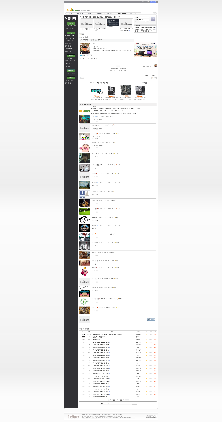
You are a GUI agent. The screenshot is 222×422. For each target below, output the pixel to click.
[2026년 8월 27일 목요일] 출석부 (101, 352)
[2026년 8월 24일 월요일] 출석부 (101, 360)
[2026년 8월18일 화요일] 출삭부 (101, 376)
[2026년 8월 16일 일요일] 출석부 (101, 381)
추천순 (101, 17)
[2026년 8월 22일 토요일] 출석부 (101, 365)
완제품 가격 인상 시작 (85, 29)
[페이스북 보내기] (89, 55)
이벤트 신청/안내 (69, 28)
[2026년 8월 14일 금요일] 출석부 (101, 386)
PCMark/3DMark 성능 (71, 61)
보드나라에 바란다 (69, 48)
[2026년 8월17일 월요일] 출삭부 (101, 378)
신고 (113, 116)
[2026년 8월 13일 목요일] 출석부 (101, 389)
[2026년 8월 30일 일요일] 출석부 (101, 345)
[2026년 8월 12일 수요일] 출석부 (101, 391)
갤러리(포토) (117, 17)
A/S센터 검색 (68, 58)
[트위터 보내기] (82, 55)
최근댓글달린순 (108, 17)
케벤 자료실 (68, 66)
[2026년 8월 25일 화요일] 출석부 (101, 358)
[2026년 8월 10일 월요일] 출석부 (101, 397)
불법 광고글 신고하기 (150, 75)
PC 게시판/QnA (69, 41)
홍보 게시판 (68, 83)
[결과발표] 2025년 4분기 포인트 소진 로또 (145, 31)
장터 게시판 (68, 46)
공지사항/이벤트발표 (70, 26)
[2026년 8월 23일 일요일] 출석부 (101, 363)
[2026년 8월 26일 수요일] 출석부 (101, 355)
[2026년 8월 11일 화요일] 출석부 (101, 394)
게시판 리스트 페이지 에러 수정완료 (100, 29)
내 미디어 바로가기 (70, 73)
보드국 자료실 (68, 63)
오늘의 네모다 (68, 51)
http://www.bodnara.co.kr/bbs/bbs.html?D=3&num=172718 (114, 50)
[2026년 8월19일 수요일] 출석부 (101, 373)
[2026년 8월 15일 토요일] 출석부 (101, 384)
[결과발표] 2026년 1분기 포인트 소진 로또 (145, 29)
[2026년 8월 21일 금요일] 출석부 (101, 368)
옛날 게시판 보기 (69, 80)
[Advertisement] (121, 8)
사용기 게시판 (68, 43)
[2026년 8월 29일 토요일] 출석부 (101, 347)
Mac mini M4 (110, 26)
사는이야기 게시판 (69, 38)
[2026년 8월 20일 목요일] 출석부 (101, 371)
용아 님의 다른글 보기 (148, 66)
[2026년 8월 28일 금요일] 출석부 (101, 350)
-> (69, 35)
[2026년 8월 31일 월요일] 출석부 (101, 342)
